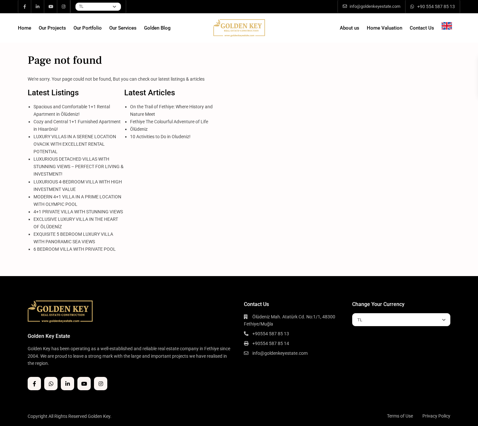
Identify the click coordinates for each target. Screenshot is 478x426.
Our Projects (52, 28)
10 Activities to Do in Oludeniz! (160, 136)
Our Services (123, 28)
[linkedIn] (37, 6)
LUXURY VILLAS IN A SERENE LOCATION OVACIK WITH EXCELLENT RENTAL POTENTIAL (74, 144)
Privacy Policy (436, 416)
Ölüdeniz (139, 129)
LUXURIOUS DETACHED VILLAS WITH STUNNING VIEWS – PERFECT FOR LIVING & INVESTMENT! (78, 166)
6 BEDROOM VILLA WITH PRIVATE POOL (74, 249)
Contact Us (422, 28)
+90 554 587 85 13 (436, 6)
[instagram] (63, 6)
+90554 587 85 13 (270, 333)
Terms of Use (400, 416)
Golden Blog (157, 28)
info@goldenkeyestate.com (280, 353)
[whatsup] (51, 383)
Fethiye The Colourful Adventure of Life (169, 121)
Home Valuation (384, 28)
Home (24, 28)
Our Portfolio (87, 28)
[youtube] (50, 6)
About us (349, 28)
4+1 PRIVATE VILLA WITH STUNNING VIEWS (78, 211)
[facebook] (24, 6)
